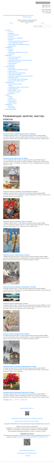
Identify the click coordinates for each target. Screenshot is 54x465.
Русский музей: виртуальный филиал (18, 79)
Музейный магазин (13, 77)
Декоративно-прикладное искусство (18, 52)
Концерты (11, 98)
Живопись (11, 49)
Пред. (10, 399)
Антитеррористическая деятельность (27, 453)
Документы (11, 33)
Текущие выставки (13, 58)
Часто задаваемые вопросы (15, 42)
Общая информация (13, 35)
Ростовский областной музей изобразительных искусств (18, 15)
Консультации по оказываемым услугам (18, 44)
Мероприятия (12, 101)
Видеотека (11, 106)
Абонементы (11, 93)
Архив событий (12, 103)
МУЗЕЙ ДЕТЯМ (10, 82)
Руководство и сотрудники (15, 38)
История (10, 31)
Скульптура (11, 54)
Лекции (10, 96)
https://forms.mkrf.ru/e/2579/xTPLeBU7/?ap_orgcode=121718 (32, 437)
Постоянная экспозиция (14, 57)
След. (23, 399)
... (13, 399)
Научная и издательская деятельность (18, 41)
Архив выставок (12, 63)
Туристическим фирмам (14, 74)
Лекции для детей (13, 88)
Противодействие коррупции (27, 450)
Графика (10, 50)
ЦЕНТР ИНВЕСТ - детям (14, 90)
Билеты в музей (27, 17)
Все (26, 399)
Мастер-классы (12, 99)
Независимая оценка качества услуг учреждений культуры (27, 418)
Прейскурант (11, 68)
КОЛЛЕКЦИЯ (9, 47)
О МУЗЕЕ (8, 30)
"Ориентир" (44, 463)
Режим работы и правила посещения (18, 69)
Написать (27, 455)
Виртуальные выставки (14, 61)
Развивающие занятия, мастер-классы (18, 87)
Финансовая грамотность (27, 408)
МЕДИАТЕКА (9, 104)
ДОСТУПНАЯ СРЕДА (11, 109)
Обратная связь (12, 71)
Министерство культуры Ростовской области (27, 421)
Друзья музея (12, 46)
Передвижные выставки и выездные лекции (20, 60)
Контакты (10, 36)
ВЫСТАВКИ (9, 55)
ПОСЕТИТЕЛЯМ (10, 66)
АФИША (8, 95)
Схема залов (11, 65)
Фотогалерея (11, 107)
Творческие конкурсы (14, 92)
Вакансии (10, 39)
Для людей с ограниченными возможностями (20, 76)
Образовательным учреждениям (16, 73)
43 (21, 399)
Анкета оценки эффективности (16, 80)
